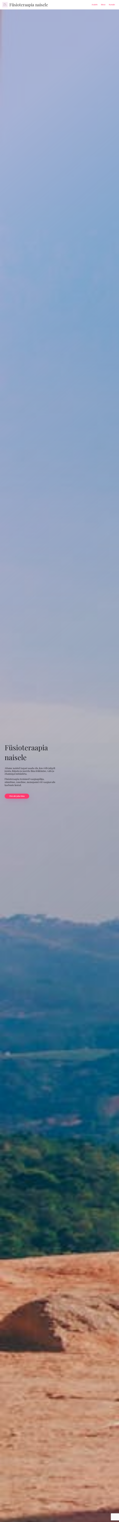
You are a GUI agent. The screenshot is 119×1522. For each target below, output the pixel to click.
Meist (103, 5)
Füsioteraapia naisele (28, 4)
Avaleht (95, 5)
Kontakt (112, 5)
